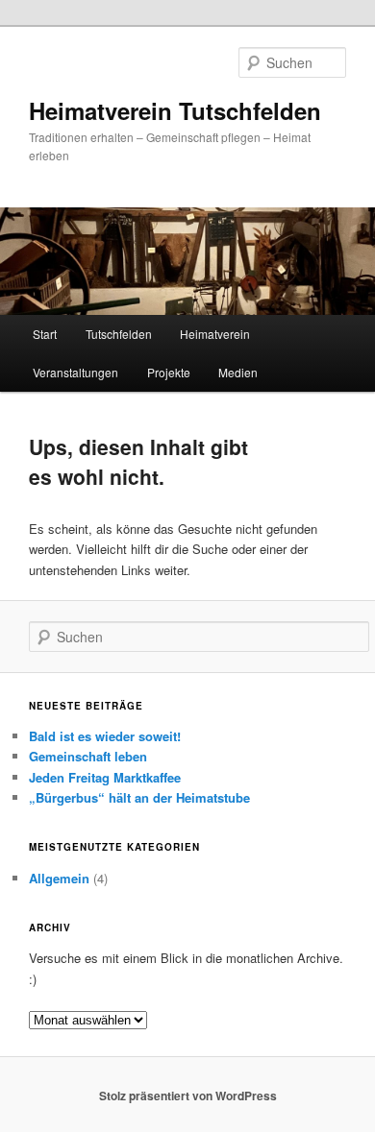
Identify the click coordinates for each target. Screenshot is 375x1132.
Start (45, 333)
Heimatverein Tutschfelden (175, 110)
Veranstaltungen (75, 372)
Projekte (168, 372)
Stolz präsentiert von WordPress (188, 1095)
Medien (238, 372)
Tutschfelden (119, 333)
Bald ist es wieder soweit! (105, 736)
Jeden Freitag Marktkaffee (105, 777)
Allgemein (59, 878)
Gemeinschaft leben (88, 756)
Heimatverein (215, 333)
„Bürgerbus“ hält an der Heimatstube (139, 797)
